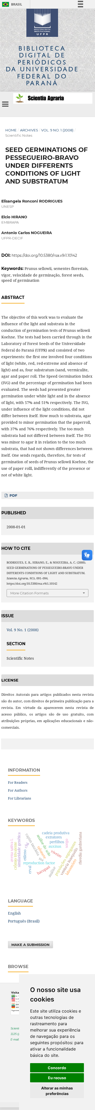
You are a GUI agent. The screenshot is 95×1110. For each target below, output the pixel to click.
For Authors (17, 790)
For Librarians (19, 798)
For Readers (17, 782)
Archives (29, 130)
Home (11, 130)
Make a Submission (30, 945)
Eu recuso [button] (57, 1078)
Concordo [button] (57, 1067)
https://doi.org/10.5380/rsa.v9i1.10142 (44, 255)
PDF (12, 495)
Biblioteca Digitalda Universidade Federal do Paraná (42, 65)
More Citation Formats (29, 593)
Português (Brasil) (24, 921)
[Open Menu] (5, 104)
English (14, 913)
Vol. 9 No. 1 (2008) (57, 130)
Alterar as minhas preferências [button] (57, 1091)
